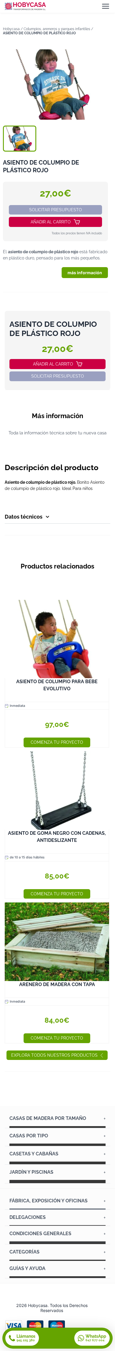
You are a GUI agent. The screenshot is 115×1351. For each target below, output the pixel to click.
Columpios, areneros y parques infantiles (57, 29)
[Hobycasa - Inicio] (25, 6)
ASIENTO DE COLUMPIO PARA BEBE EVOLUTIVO (57, 685)
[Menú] (105, 6)
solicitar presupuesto (55, 209)
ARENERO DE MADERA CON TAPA (57, 984)
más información (85, 272)
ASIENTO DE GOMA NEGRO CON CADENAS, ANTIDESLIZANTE (57, 836)
